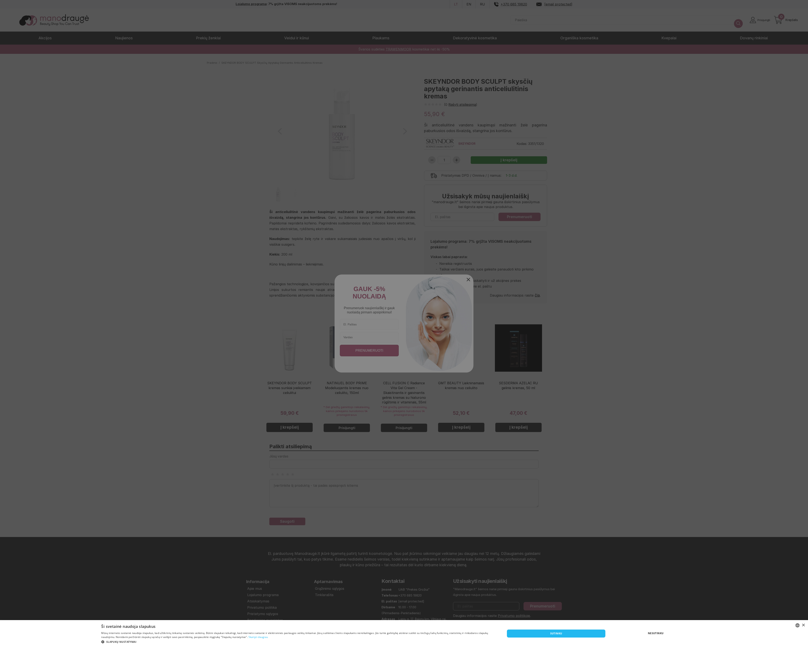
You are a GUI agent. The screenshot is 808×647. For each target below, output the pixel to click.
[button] (297, 641)
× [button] (803, 625)
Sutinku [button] (556, 633)
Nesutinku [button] (656, 633)
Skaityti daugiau (258, 637)
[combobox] (797, 625)
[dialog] (404, 633)
